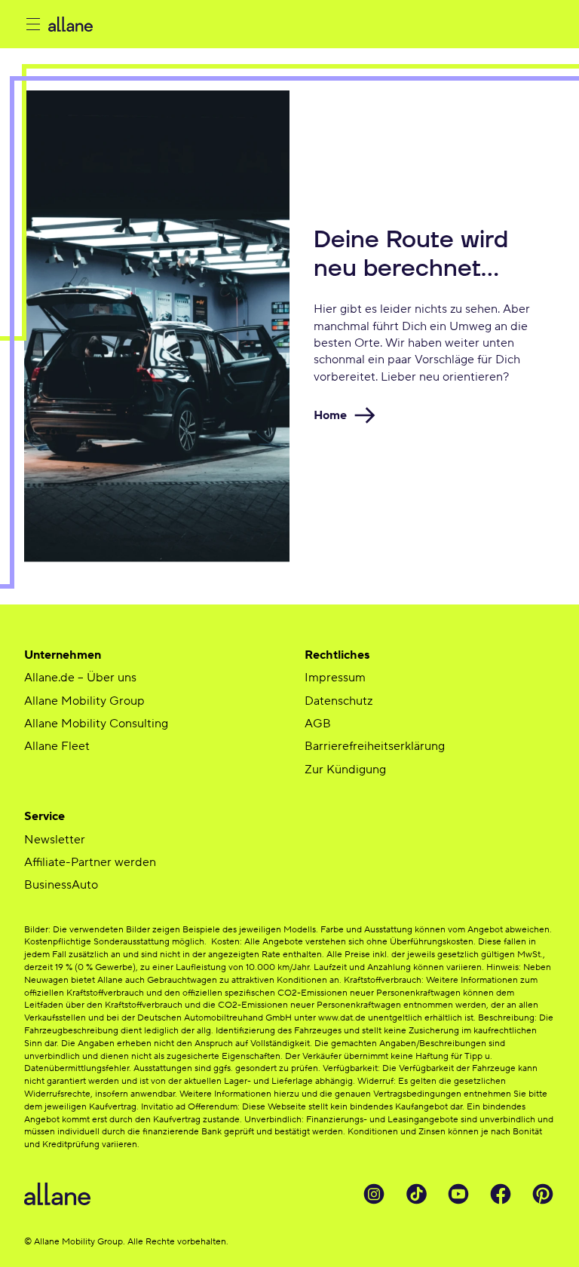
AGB (318, 723)
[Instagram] (374, 1194)
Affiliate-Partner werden (90, 862)
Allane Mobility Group (84, 700)
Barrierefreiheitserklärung (375, 746)
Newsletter (54, 839)
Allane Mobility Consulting (96, 723)
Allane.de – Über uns (80, 677)
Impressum (335, 677)
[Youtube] (458, 1194)
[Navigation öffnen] (33, 24)
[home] (158, 24)
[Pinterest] (543, 1194)
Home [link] (330, 415)
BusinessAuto (61, 884)
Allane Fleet (57, 746)
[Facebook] (501, 1194)
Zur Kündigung (345, 769)
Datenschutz (338, 700)
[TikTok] (416, 1194)
